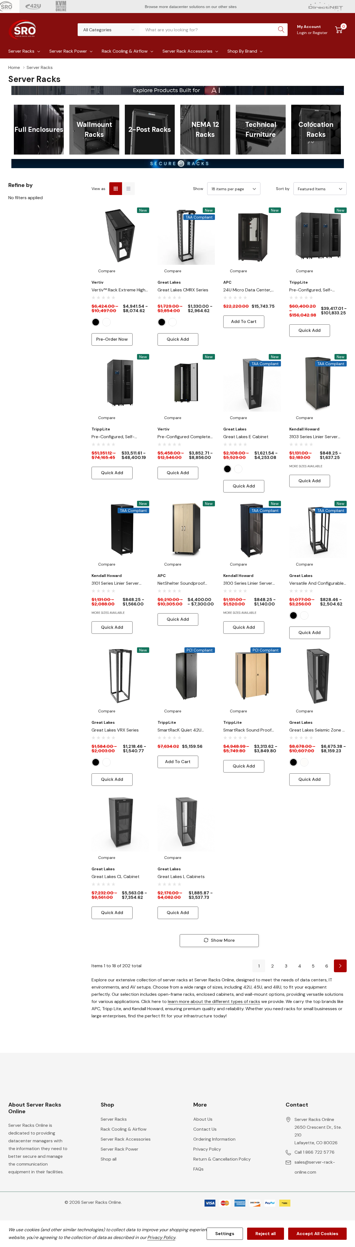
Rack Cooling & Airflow (125, 51)
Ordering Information (214, 1139)
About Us (202, 1119)
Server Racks (21, 51)
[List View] (128, 188)
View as (98, 189)
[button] (177, 90)
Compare (106, 270)
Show (198, 189)
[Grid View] (115, 188)
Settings (224, 1233)
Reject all (265, 1233)
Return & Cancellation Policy (222, 1159)
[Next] (340, 965)
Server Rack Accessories (187, 51)
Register (320, 32)
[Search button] (281, 29)
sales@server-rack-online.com (315, 1167)
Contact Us (205, 1129)
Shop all (108, 1159)
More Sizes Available (305, 466)
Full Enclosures (38, 129)
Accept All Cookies (317, 1233)
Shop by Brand (242, 51)
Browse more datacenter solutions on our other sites (191, 6)
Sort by (283, 189)
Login (302, 32)
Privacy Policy (207, 1149)
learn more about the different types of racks (214, 1001)
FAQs (198, 1169)
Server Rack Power (68, 51)
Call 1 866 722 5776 (314, 1152)
